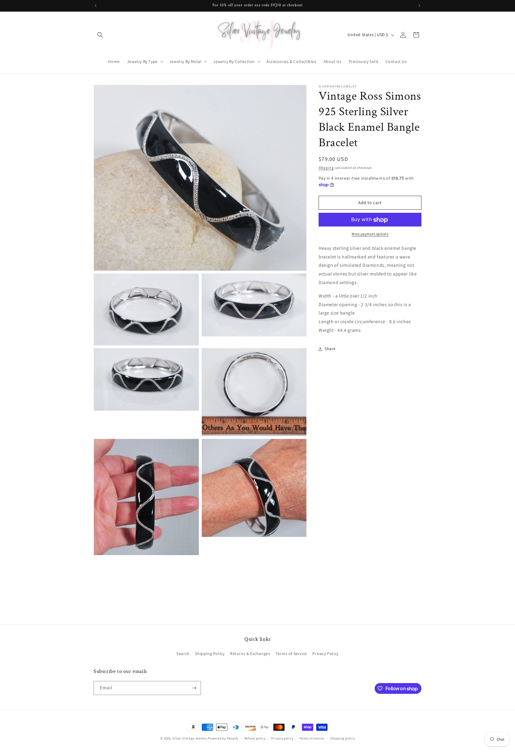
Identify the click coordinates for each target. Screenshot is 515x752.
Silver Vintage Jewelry (189, 738)
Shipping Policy (209, 653)
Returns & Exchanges (250, 653)
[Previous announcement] (95, 5)
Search (183, 653)
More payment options (370, 234)
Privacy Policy (325, 653)
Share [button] (330, 349)
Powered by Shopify (223, 738)
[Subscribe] (194, 688)
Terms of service (311, 738)
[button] (100, 34)
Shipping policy (342, 738)
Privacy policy (282, 738)
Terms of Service (291, 653)
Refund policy (255, 738)
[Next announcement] (419, 5)
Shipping (326, 167)
